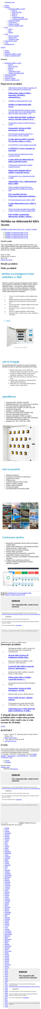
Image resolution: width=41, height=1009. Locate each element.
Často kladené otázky (11, 41)
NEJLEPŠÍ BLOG (22, 756)
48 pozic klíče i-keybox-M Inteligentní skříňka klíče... (18, 656)
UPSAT (3, 726)
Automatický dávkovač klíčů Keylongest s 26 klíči (19, 129)
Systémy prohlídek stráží (15, 25)
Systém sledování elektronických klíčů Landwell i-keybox (21, 161)
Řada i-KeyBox (17, 12)
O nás (6, 42)
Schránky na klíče (13, 24)
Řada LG (15, 14)
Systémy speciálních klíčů (20, 19)
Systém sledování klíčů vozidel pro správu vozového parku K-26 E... (21, 118)
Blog (9, 31)
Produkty (7, 7)
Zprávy (10, 29)
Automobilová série (18, 17)
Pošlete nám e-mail (6, 260)
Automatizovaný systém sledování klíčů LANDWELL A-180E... (21, 710)
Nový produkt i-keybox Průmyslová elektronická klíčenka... (22, 195)
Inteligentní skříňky (14, 20)
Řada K (14, 10)
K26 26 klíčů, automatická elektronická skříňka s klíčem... (20, 215)
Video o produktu (13, 36)
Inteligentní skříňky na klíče (16, 9)
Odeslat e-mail (5, 767)
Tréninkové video (13, 39)
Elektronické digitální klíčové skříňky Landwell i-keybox (19, 171)
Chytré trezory (12, 22)
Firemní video (12, 37)
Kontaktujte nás (9, 44)
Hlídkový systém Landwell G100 (15, 595)
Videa (6, 34)
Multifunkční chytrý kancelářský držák (19, 593)
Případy (10, 32)
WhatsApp (15, 769)
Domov (7, 5)
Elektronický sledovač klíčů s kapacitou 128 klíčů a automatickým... (19, 95)
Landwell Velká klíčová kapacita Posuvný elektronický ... (21, 667)
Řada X (14, 15)
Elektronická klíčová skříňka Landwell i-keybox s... (19, 678)
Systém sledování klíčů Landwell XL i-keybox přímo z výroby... (21, 140)
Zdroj (6, 27)
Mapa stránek (11, 756)
